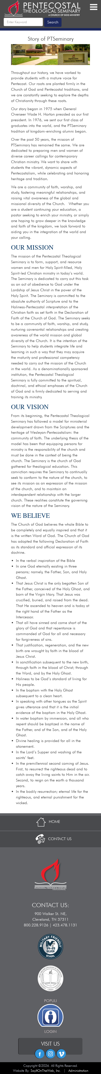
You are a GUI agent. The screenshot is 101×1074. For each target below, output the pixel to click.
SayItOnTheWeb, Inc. (46, 1071)
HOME (54, 821)
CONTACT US (60, 838)
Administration (78, 1071)
